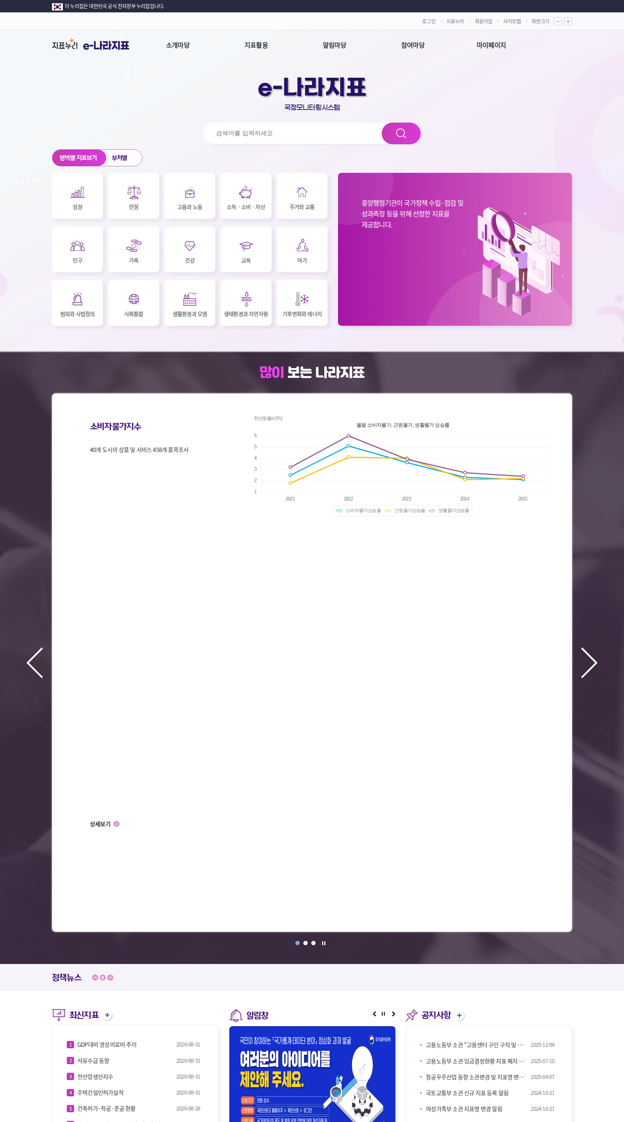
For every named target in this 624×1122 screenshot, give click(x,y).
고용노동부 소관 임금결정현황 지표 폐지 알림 (476, 1061)
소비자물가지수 (115, 426)
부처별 (119, 158)
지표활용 (256, 45)
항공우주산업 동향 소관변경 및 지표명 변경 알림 (476, 1076)
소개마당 (178, 45)
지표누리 (455, 21)
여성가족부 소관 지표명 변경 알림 (464, 1108)
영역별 (78, 158)
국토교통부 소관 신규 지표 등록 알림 (467, 1092)
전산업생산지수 (95, 1076)
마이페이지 (491, 45)
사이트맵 (512, 21)
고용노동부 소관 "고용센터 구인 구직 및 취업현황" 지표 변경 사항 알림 (476, 1044)
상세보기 (100, 823)
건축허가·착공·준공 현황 (106, 1108)
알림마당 (334, 45)
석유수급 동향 (93, 1060)
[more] (107, 1015)
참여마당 (413, 45)
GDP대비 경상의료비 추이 (106, 1044)
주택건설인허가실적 (100, 1092)
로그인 (429, 21)
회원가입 (484, 21)
